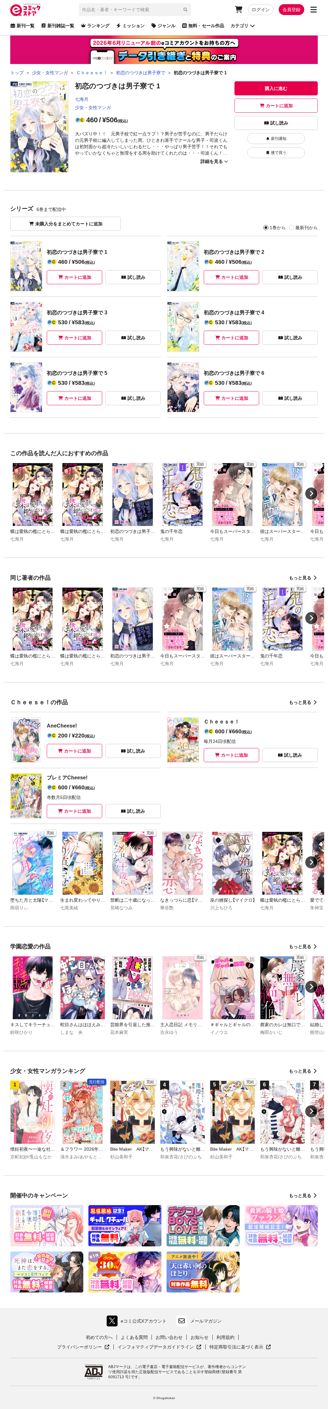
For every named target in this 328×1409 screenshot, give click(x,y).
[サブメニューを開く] (313, 9)
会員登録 (291, 9)
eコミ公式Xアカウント (138, 1322)
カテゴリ (240, 25)
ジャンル (167, 25)
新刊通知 (278, 138)
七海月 (81, 99)
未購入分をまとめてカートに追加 (68, 223)
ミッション (133, 25)
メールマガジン (206, 1321)
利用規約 (225, 1337)
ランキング (98, 25)
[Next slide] (311, 493)
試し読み (279, 122)
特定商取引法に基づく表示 (240, 1347)
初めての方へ (99, 1337)
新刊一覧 (26, 25)
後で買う (278, 152)
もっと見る (300, 577)
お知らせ (200, 1337)
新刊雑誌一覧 (60, 25)
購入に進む (276, 88)
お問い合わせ (169, 1337)
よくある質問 (134, 1337)
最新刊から (306, 227)
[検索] (185, 9)
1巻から (278, 227)
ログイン (261, 9)
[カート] (238, 9)
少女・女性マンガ (93, 107)
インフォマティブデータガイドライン (156, 1347)
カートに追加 (279, 105)
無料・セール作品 (206, 25)
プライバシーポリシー (83, 1347)
